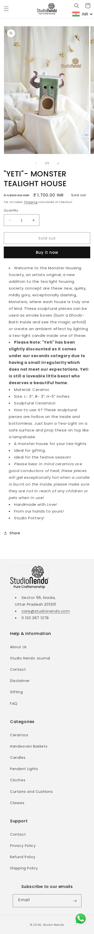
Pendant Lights (24, 768)
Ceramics (19, 735)
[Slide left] (36, 163)
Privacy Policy (23, 845)
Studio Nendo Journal (30, 658)
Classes (17, 802)
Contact (18, 669)
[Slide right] (58, 163)
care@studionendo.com (46, 611)
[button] (6, 8)
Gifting (16, 691)
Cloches (17, 780)
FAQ (14, 703)
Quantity (11, 210)
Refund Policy (23, 856)
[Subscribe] (75, 900)
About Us (18, 646)
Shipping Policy (24, 868)
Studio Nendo (53, 925)
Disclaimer (20, 680)
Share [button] (15, 533)
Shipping (31, 202)
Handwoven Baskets (28, 746)
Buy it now (47, 252)
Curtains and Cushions (31, 791)
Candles (17, 757)
